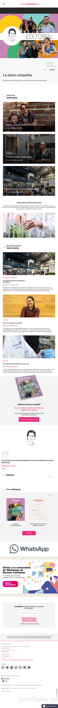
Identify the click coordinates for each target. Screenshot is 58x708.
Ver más (29, 533)
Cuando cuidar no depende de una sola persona (25, 125)
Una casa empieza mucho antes (19, 157)
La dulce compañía (17, 75)
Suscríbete (29, 619)
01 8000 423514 (6, 656)
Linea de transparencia (6, 654)
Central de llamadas (6, 644)
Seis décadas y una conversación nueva (22, 189)
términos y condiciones (34, 623)
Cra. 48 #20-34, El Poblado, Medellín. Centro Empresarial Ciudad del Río (18, 659)
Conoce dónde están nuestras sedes (29, 419)
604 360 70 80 (6, 651)
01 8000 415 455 (6, 648)
